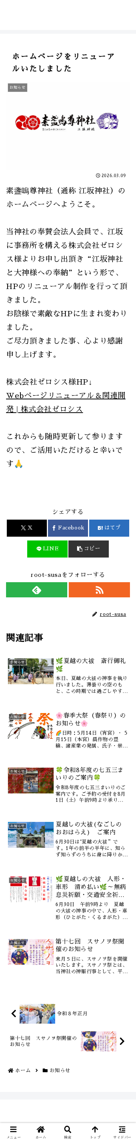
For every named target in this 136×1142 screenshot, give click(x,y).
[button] (88, 549)
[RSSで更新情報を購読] (99, 589)
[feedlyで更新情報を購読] (36, 589)
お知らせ (24, 494)
